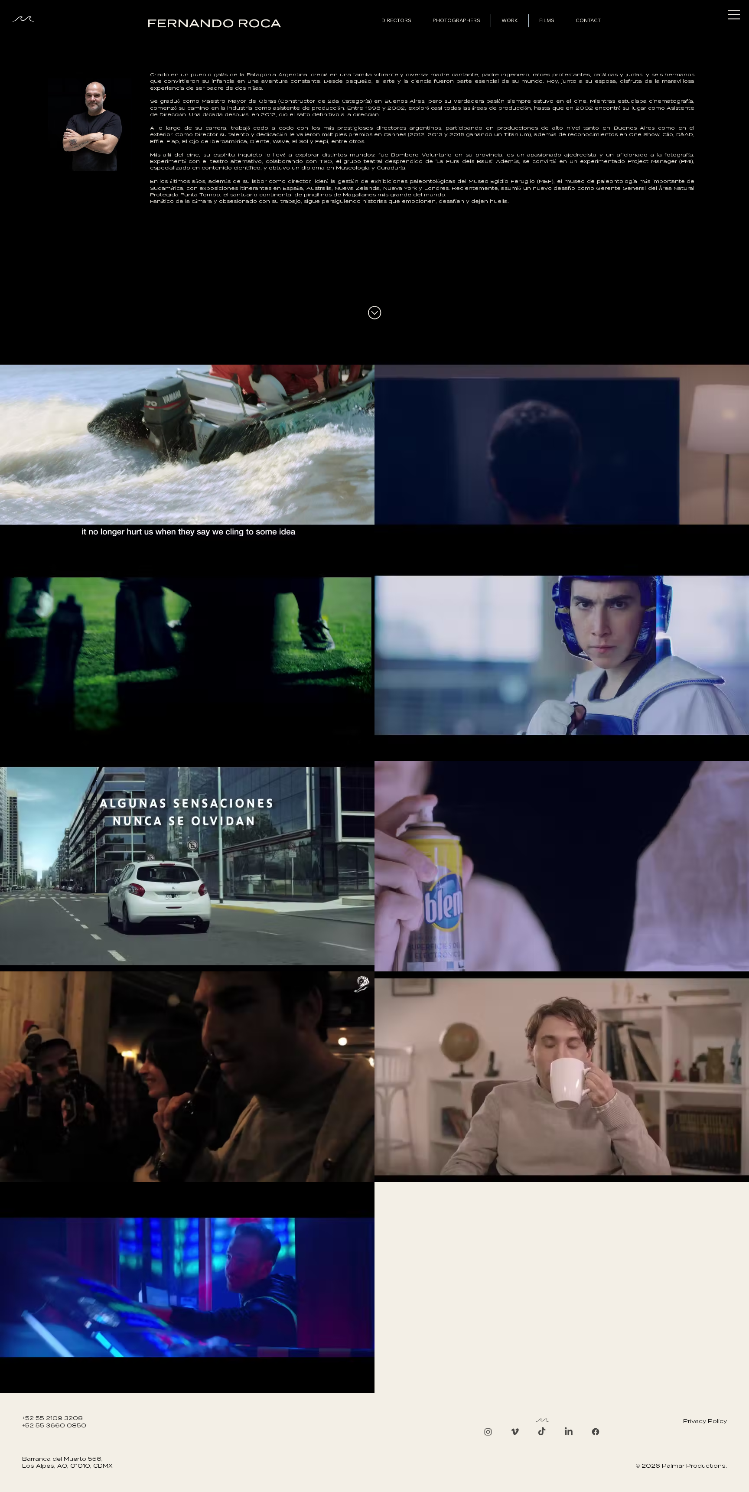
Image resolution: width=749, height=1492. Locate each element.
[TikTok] (542, 1432)
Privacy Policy (705, 1421)
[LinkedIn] (568, 1432)
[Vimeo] (515, 1432)
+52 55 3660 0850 (54, 1425)
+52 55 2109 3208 (52, 1418)
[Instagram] (488, 1432)
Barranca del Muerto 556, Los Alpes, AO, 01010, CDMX (67, 1462)
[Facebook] (595, 1432)
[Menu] (734, 15)
